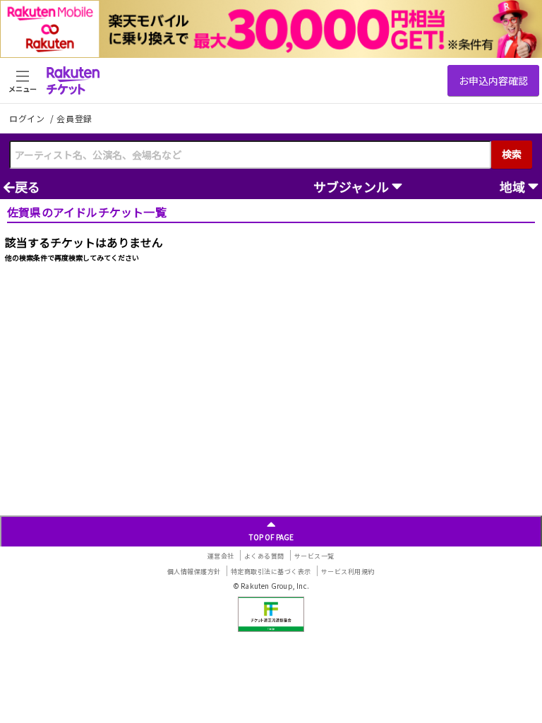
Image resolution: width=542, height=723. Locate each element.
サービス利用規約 (348, 571)
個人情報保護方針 (194, 571)
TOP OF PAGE (271, 537)
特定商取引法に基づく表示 (271, 571)
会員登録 (74, 118)
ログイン (28, 118)
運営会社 (220, 556)
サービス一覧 (314, 556)
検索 (512, 154)
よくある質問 (264, 556)
